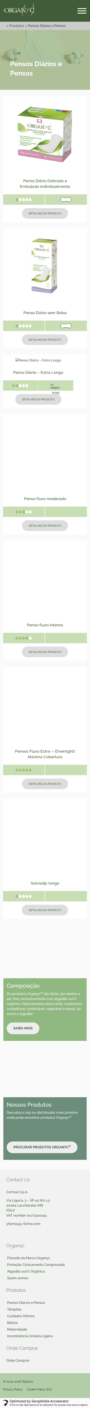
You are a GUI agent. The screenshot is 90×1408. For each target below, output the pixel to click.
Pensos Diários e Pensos (26, 1303)
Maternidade (17, 1329)
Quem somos (17, 1278)
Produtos (16, 26)
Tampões (14, 1309)
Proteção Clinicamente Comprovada (36, 1265)
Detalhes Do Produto (45, 213)
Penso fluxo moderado (45, 498)
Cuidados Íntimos (21, 1316)
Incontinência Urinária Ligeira (30, 1336)
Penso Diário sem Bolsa (45, 312)
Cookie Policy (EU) (39, 1389)
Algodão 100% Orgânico (26, 1271)
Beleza (12, 1323)
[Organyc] (19, 10)
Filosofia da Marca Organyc (28, 1258)
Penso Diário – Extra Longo (38, 372)
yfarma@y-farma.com (23, 1224)
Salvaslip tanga (45, 883)
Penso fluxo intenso (45, 625)
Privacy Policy (13, 1389)
